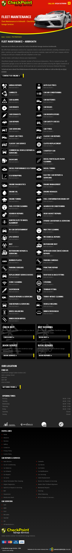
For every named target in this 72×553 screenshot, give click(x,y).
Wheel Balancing (43, 494)
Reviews (6, 441)
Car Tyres (6, 478)
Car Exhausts (7, 471)
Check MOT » (9, 337)
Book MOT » (44, 337)
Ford (5, 511)
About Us (6, 437)
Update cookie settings (7, 550)
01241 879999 (57, 3)
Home (5, 434)
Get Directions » (10, 387)
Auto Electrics (8, 461)
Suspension (7, 494)
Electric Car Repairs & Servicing (47, 481)
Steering (40, 491)
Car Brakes (41, 468)
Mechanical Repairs (44, 487)
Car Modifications (43, 471)
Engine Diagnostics (9, 484)
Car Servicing (42, 474)
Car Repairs (7, 474)
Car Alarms (41, 464)
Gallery (6, 444)
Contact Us (7, 447)
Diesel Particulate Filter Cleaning (13, 481)
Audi (5, 505)
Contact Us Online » (11, 76)
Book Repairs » (45, 355)
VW (4, 521)
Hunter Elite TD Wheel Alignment (47, 484)
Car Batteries (7, 468)
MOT (5, 491)
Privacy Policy (8, 451)
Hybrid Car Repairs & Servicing (13, 487)
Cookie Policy (8, 454)
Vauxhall (6, 518)
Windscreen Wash (9, 497)
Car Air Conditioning (10, 464)
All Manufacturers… (9, 524)
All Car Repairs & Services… (46, 497)
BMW (5, 508)
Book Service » (10, 355)
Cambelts (41, 461)
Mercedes (6, 514)
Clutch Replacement (44, 478)
